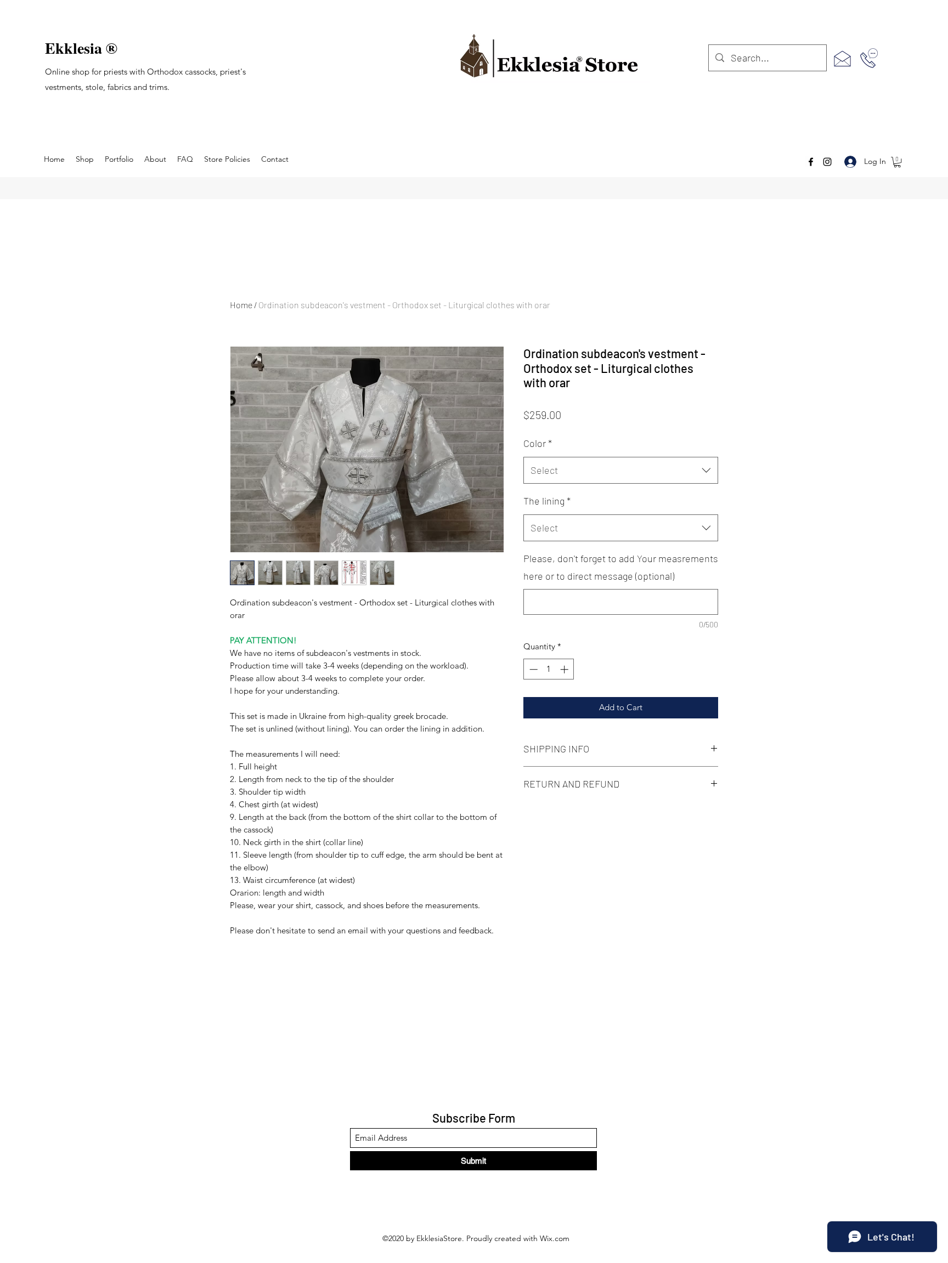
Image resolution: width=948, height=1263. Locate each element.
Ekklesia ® (81, 48)
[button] (897, 162)
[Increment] (565, 669)
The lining (547, 501)
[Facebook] (810, 161)
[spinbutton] (549, 669)
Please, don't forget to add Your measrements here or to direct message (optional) (620, 567)
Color (537, 443)
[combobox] (620, 470)
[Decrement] (532, 669)
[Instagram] (827, 161)
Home (241, 304)
